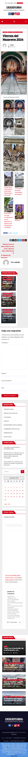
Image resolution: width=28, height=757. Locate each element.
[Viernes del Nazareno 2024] (5, 233)
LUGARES (5, 32)
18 (11, 493)
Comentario (4, 342)
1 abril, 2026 (8, 652)
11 (11, 490)
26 (14, 496)
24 (8, 496)
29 (22, 496)
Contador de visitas (9, 517)
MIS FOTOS (10, 32)
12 (14, 490)
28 (19, 496)
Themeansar (14, 734)
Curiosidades (7, 417)
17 (8, 493)
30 (5, 499)
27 (17, 496)
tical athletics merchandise (11, 447)
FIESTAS (6, 421)
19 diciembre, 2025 (10, 703)
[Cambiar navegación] (14, 21)
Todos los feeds (9, 579)
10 (8, 490)
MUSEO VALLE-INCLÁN (10, 413)
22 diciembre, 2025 (10, 686)
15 (22, 490)
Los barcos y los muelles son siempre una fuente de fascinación (13, 463)
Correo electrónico (6, 380)
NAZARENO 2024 (9, 449)
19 (14, 493)
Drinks (5, 646)
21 (19, 493)
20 (17, 493)
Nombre (3, 373)
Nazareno (17, 220)
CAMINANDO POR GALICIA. (12, 429)
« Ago (5, 504)
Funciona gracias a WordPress (9, 732)
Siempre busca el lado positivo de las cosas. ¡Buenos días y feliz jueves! (8, 191)
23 (5, 496)
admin (12, 45)
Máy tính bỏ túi (8, 453)
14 (19, 490)
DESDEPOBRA (14, 7)
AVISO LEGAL (8, 436)
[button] (25, 21)
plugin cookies (24, 754)
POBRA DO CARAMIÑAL (17, 32)
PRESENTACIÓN (9, 409)
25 (11, 496)
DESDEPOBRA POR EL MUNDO (13, 425)
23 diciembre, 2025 (10, 669)
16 (5, 493)
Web (2, 388)
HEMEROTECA (8, 433)
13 (17, 490)
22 (22, 493)
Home (3, 738)
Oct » (9, 504)
